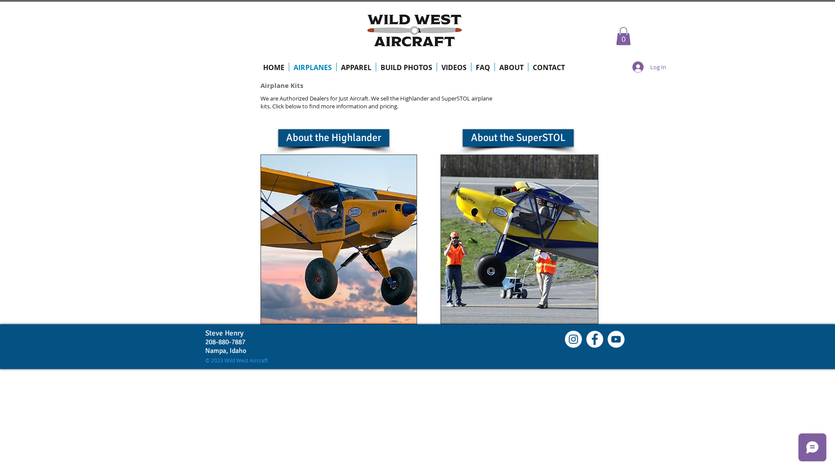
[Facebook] (594, 339)
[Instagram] (573, 339)
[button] (623, 36)
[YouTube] (616, 339)
